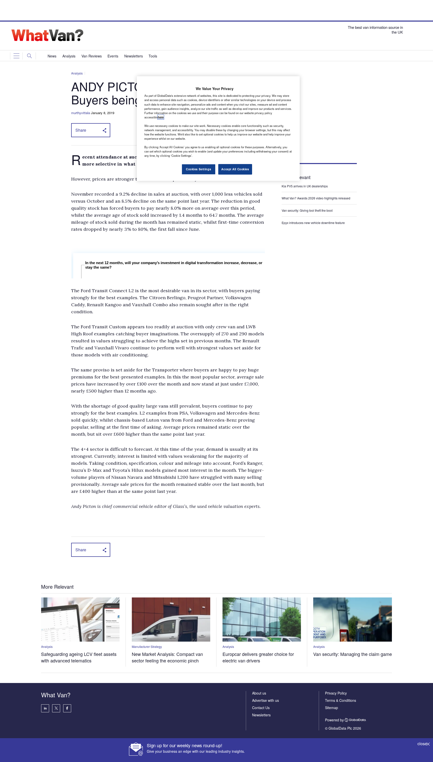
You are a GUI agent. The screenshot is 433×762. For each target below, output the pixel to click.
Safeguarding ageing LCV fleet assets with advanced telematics (79, 657)
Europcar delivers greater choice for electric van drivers (258, 657)
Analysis (77, 73)
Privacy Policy (336, 693)
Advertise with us (265, 700)
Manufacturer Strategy (147, 646)
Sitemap (331, 707)
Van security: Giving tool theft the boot (307, 210)
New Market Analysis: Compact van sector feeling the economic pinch (167, 657)
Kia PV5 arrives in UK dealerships (305, 186)
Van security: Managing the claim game (352, 654)
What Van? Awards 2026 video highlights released (316, 198)
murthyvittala (80, 112)
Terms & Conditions (340, 700)
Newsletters (261, 714)
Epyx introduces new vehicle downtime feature (313, 222)
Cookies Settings (198, 169)
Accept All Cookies (235, 169)
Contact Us (261, 707)
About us (259, 693)
